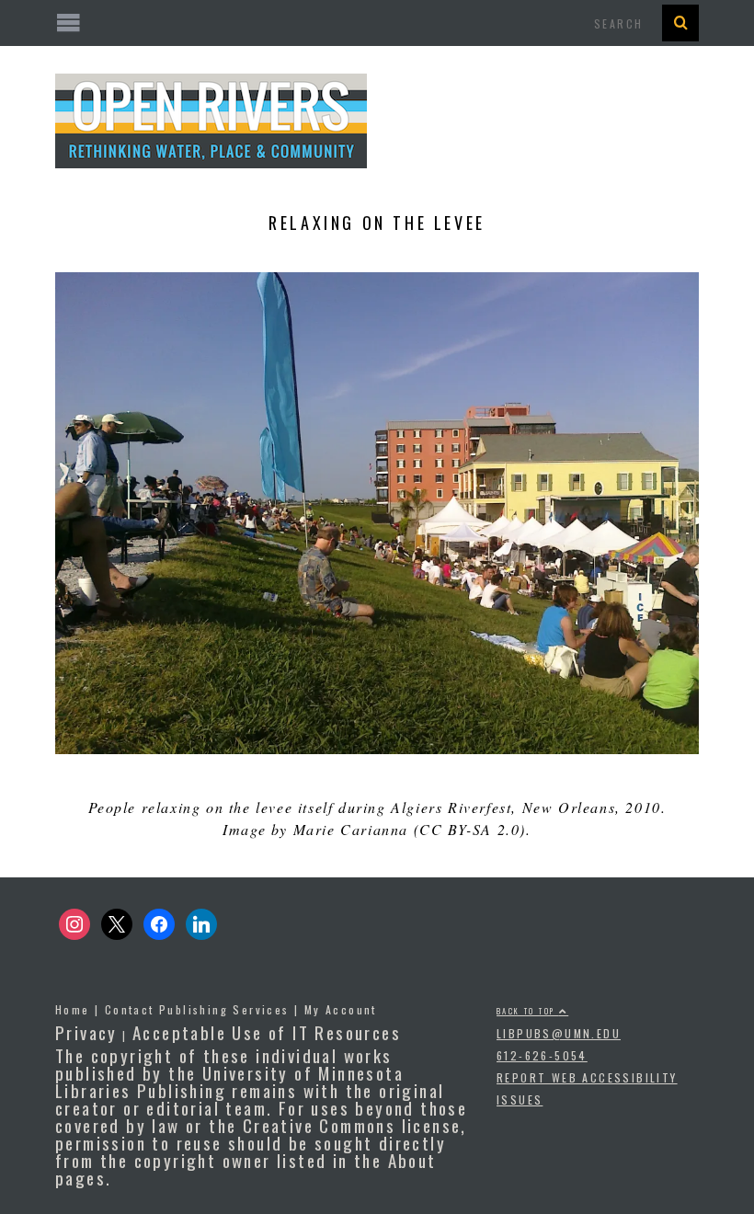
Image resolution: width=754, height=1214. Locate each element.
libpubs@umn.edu (559, 1033)
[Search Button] (680, 23)
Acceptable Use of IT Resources (266, 1032)
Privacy (86, 1032)
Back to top (528, 1010)
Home (72, 1009)
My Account (340, 1009)
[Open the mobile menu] (377, 23)
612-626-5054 (542, 1055)
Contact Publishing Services (197, 1009)
